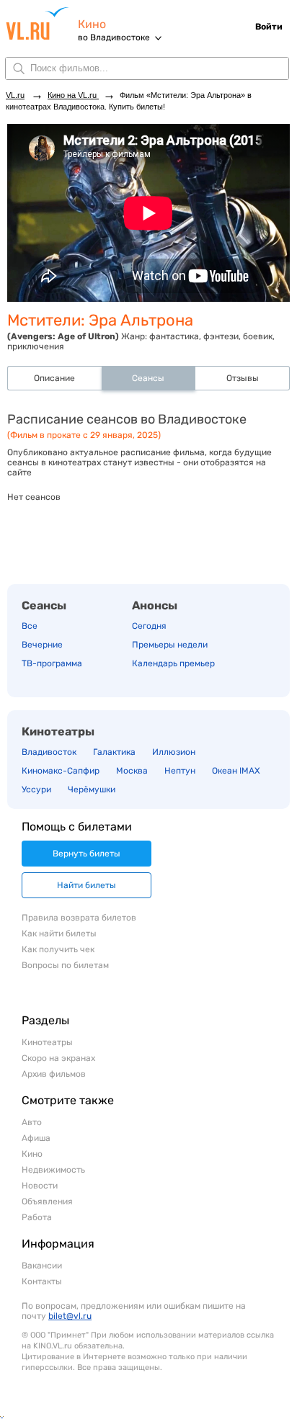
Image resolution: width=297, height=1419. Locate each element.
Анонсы (154, 605)
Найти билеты (86, 885)
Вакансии (42, 1266)
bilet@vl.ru (70, 1316)
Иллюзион (173, 752)
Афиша (36, 1138)
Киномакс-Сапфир (60, 771)
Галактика (114, 752)
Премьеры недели (170, 645)
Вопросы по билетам (65, 965)
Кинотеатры (58, 731)
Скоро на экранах (58, 1058)
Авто (32, 1122)
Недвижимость (53, 1170)
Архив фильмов (54, 1074)
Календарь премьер (173, 663)
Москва (132, 771)
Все (29, 626)
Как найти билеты (59, 933)
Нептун (179, 771)
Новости (40, 1186)
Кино (92, 24)
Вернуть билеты (86, 854)
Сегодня (149, 626)
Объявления (47, 1201)
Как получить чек (58, 949)
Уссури (36, 789)
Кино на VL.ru (73, 95)
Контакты (42, 1281)
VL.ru (42, 23)
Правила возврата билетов (79, 918)
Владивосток (49, 752)
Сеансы (44, 605)
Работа (37, 1217)
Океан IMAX (236, 771)
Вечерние (42, 645)
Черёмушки (91, 789)
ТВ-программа (52, 663)
